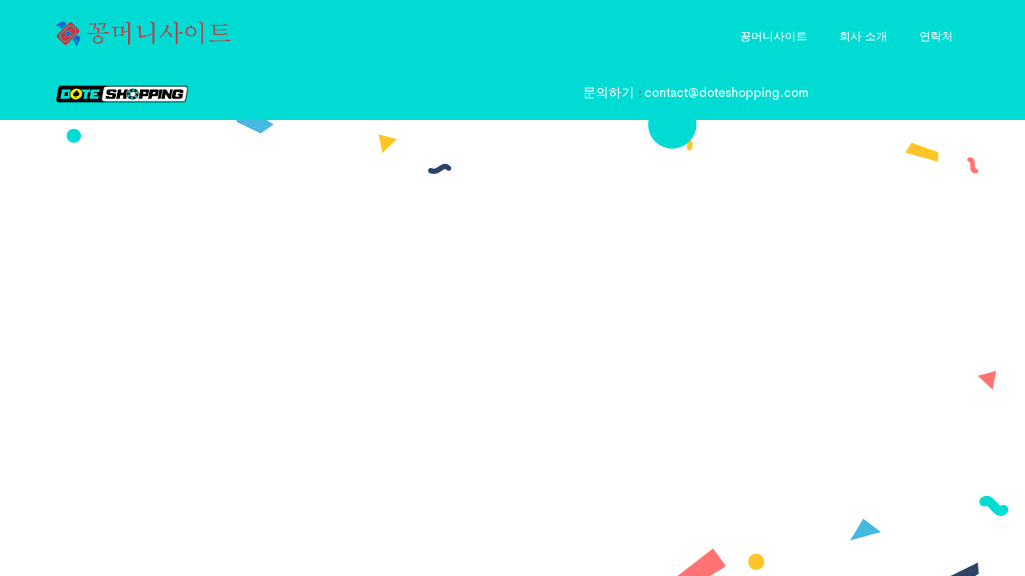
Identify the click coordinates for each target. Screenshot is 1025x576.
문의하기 (610, 93)
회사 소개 (863, 35)
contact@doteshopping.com (727, 93)
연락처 (936, 35)
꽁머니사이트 (773, 35)
